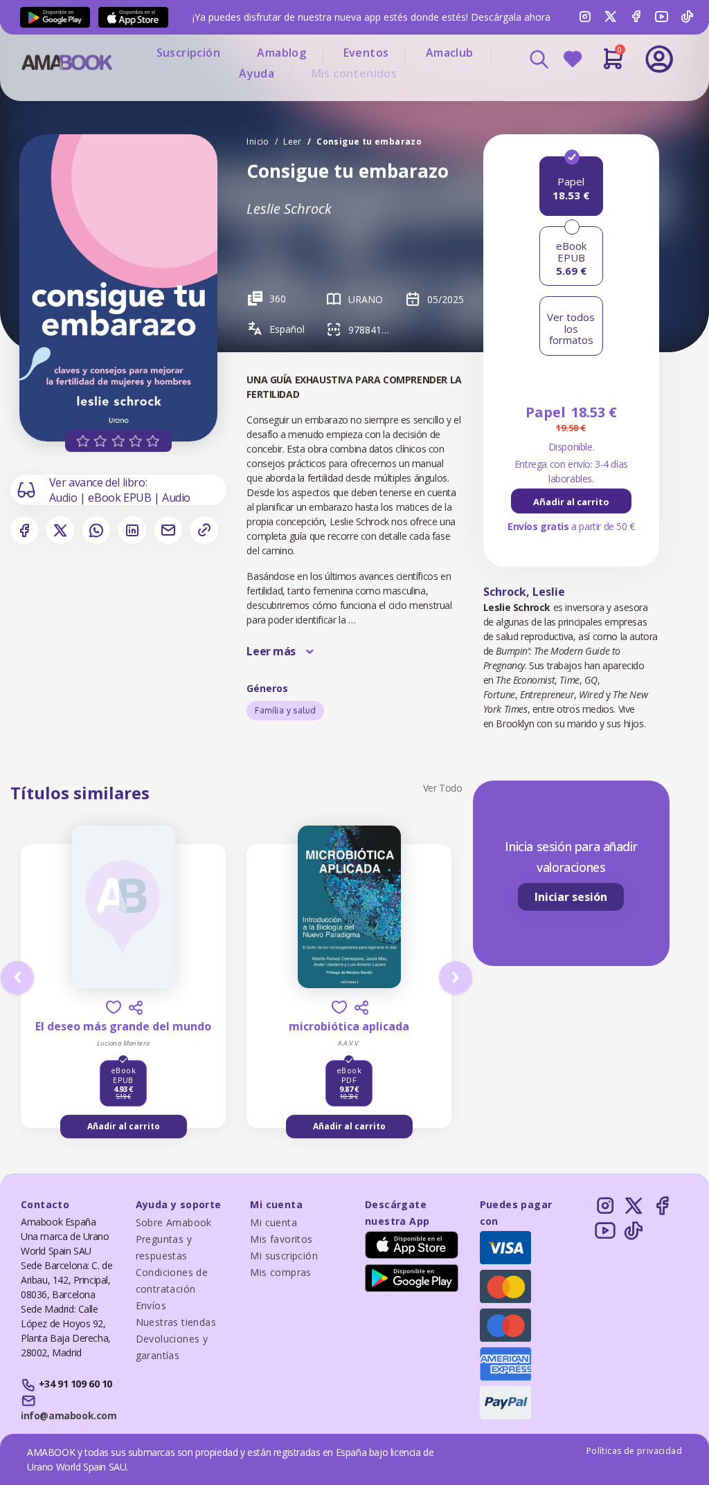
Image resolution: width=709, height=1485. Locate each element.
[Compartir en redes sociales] (135, 1007)
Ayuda (256, 73)
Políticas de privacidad (634, 1451)
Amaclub (450, 52)
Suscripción (188, 52)
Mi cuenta (273, 1222)
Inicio (257, 141)
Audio (64, 497)
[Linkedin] (132, 530)
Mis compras (280, 1272)
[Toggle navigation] (612, 97)
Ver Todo (443, 787)
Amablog (281, 52)
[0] (613, 64)
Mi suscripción (284, 1255)
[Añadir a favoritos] (113, 1007)
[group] (571, 501)
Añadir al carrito (571, 501)
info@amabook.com (68, 1415)
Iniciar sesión (571, 896)
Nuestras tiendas (176, 1322)
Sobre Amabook (174, 1222)
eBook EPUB (121, 497)
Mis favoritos (281, 1239)
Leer (292, 141)
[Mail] (168, 530)
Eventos (366, 52)
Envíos (151, 1305)
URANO (365, 299)
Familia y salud (285, 710)
